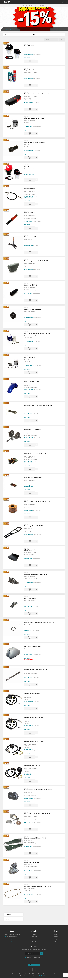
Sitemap (56, 941)
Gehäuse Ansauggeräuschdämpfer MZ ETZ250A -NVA (36, 261)
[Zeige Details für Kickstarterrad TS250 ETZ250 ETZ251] (13, 315)
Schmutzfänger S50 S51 (29, 550)
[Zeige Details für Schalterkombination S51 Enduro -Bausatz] (13, 724)
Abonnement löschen (38, 957)
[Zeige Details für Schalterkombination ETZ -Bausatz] (13, 772)
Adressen (56, 936)
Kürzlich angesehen (55, 939)
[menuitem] (34, 934)
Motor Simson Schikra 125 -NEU (31, 862)
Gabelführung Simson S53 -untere (32, 237)
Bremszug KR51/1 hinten (29, 188)
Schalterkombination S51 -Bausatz (32, 693)
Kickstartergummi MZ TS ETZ (30, 285)
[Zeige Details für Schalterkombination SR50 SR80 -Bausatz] (13, 748)
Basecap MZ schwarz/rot (29, 46)
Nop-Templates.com (43, 975)
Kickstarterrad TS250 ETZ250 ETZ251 (32, 309)
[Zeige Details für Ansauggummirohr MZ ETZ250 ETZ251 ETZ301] (13, 148)
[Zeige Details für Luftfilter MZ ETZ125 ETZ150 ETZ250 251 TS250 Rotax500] (13, 508)
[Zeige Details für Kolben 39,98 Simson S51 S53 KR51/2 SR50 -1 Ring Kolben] (13, 339)
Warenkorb (63, 1)
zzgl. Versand (27, 57)
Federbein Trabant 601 (29, 213)
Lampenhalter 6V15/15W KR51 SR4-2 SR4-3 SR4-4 (35, 453)
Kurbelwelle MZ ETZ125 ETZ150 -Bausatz (33, 429)
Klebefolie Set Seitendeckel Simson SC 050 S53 (35, 838)
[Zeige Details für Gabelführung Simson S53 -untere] (13, 243)
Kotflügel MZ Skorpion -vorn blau (31, 381)
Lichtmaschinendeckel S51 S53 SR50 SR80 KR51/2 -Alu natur (38, 790)
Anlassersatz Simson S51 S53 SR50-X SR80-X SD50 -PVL (37, 814)
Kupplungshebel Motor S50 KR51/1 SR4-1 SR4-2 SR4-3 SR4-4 (38, 405)
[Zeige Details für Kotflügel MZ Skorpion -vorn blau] (13, 387)
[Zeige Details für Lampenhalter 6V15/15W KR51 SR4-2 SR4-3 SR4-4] (13, 460)
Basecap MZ (27, 166)
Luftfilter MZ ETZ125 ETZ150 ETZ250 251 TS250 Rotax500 (37, 502)
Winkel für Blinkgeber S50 (30, 598)
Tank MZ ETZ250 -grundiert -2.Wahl (32, 646)
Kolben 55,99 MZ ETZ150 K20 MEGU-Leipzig (34, 118)
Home (23, 5)
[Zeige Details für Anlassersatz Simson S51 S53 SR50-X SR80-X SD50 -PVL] (13, 820)
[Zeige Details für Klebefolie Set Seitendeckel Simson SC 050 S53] (13, 844)
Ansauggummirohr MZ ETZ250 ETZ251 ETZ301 (34, 142)
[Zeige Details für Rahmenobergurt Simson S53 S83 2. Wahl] (13, 532)
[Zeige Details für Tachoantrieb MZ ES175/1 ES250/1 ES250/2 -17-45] (13, 580)
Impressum (34, 941)
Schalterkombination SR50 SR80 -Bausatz (33, 741)
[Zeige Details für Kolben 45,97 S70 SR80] (13, 363)
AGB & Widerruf (34, 939)
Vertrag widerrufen (34, 964)
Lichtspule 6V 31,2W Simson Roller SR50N (33, 477)
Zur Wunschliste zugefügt (36, 61)
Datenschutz (34, 936)
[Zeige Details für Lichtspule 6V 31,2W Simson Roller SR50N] (13, 484)
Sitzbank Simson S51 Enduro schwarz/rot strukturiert (36, 94)
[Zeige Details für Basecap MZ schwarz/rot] (13, 52)
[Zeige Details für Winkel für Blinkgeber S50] (13, 604)
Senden (41, 953)
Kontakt (34, 934)
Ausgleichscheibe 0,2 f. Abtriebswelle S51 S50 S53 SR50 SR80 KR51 (39, 622)
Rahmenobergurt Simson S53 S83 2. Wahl (33, 526)
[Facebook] (34, 969)
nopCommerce (29, 975)
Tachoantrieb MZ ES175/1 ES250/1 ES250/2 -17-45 (35, 574)
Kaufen (29, 61)
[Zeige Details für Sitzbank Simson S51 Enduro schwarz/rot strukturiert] (13, 100)
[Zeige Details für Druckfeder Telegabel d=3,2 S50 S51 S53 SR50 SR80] (13, 675)
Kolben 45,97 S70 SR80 (29, 357)
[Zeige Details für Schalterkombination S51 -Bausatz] (13, 700)
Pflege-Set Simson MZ (29, 70)
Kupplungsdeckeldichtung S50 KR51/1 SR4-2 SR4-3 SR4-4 (37, 886)
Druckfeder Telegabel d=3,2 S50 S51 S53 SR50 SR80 (36, 669)
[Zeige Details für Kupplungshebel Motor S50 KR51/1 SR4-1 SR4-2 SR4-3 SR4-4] (13, 412)
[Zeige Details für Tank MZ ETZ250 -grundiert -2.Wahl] (13, 652)
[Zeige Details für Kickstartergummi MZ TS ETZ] (13, 291)
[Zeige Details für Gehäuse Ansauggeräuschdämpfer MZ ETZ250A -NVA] (13, 267)
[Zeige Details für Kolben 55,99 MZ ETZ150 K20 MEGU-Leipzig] (13, 124)
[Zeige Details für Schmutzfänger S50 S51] (13, 556)
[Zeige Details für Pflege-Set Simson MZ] (13, 76)
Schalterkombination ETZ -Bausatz (32, 765)
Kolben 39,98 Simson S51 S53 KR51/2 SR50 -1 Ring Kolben (37, 333)
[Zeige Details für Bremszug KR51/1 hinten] (13, 195)
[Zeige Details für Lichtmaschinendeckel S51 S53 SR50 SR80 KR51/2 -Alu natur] (13, 796)
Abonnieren (29, 957)
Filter (34, 34)
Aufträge (56, 934)
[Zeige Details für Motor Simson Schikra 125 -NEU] (13, 868)
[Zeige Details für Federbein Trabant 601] (13, 219)
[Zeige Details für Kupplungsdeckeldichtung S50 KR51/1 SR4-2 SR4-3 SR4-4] (13, 892)
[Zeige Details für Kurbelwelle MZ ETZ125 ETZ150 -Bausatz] (13, 436)
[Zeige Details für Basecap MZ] (13, 172)
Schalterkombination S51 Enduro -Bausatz (33, 717)
